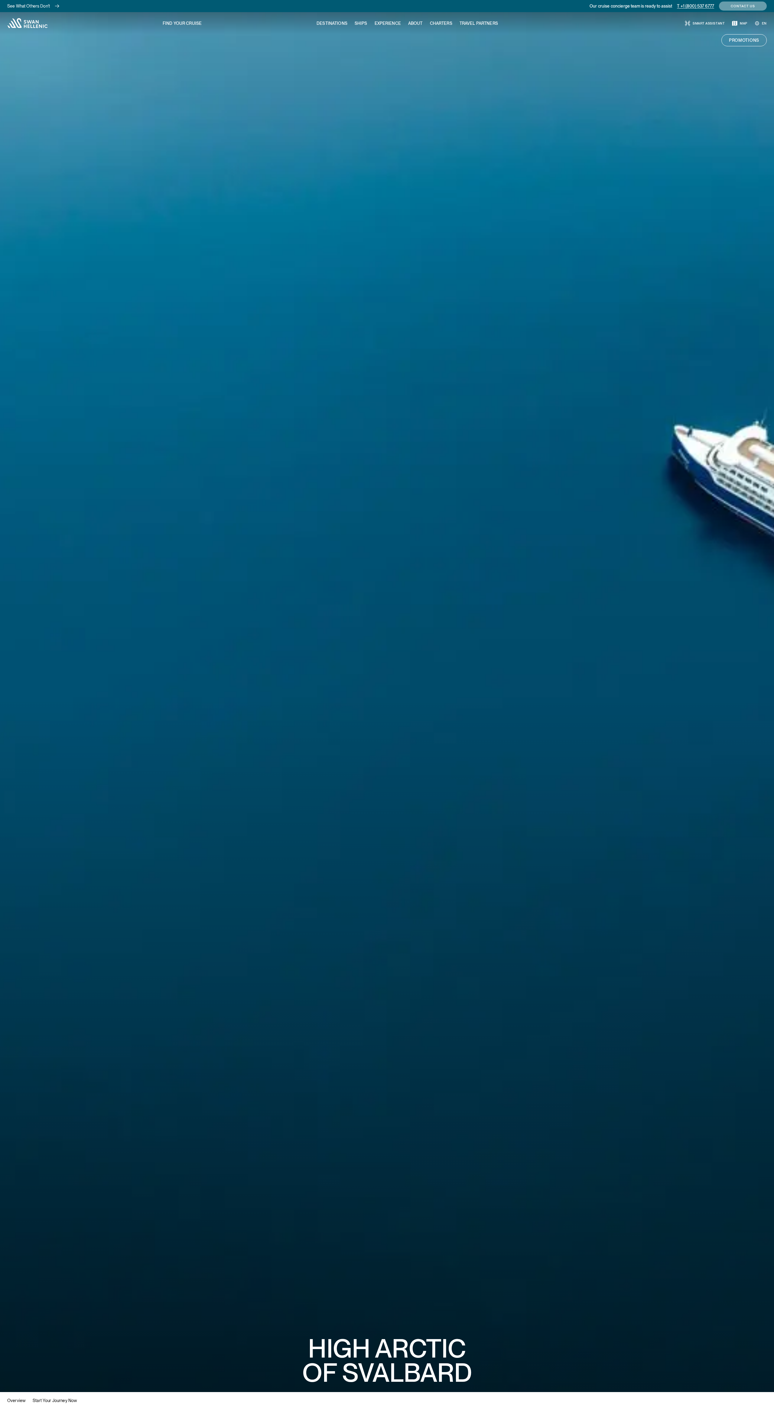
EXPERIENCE (388, 23)
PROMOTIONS (744, 40)
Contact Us (743, 6)
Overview (16, 1400)
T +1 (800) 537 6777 (695, 6)
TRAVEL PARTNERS (479, 23)
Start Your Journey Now (55, 1400)
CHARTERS (441, 23)
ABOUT (415, 23)
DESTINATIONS (332, 23)
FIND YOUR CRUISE (182, 23)
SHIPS (361, 23)
